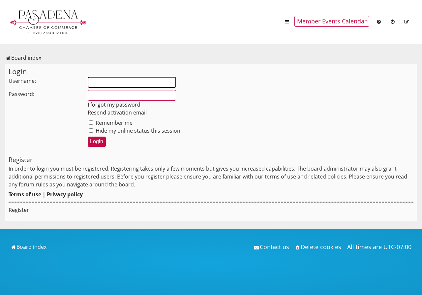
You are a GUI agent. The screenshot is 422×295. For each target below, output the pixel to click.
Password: (21, 94)
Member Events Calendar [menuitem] (332, 21)
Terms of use (25, 194)
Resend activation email (117, 112)
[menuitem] (379, 21)
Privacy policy (65, 194)
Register (19, 209)
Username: (22, 80)
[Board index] (49, 21)
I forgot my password (114, 104)
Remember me (113, 122)
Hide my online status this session (137, 130)
